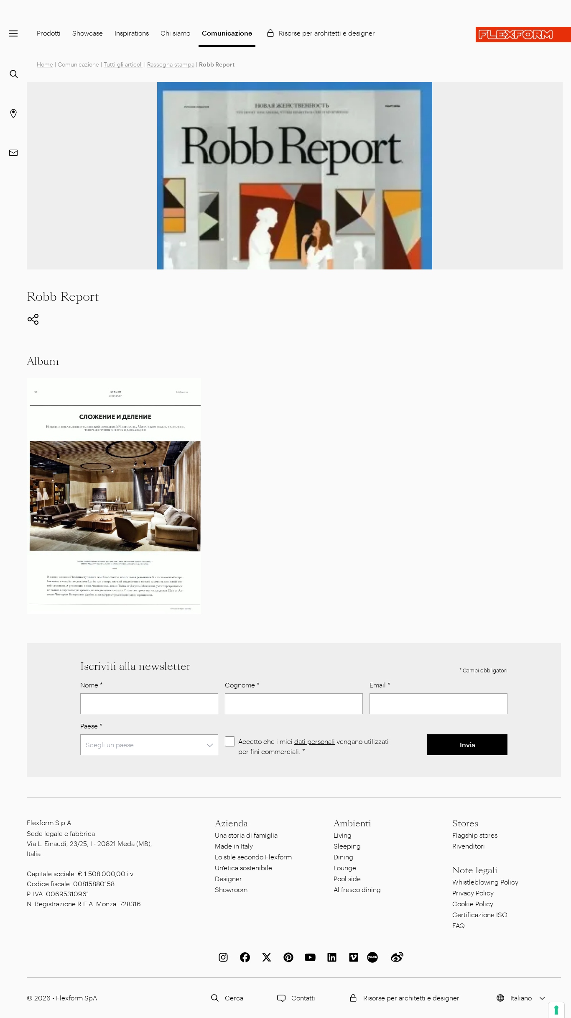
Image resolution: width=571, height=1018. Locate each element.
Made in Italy (234, 846)
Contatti (303, 998)
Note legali (474, 870)
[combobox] (149, 744)
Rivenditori (468, 846)
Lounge (345, 868)
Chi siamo (175, 33)
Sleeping (347, 846)
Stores (465, 823)
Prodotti (49, 33)
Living (343, 835)
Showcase (87, 33)
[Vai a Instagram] (221, 957)
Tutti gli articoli (123, 64)
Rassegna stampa (170, 64)
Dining (343, 857)
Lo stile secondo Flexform (253, 857)
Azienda (231, 823)
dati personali (314, 741)
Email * (380, 685)
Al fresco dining (357, 889)
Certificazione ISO (479, 914)
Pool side (347, 878)
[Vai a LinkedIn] (330, 957)
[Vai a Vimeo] (352, 957)
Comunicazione (227, 33)
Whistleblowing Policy (485, 882)
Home (45, 64)
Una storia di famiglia (246, 835)
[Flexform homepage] (523, 34)
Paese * (91, 726)
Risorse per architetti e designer (327, 33)
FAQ (458, 925)
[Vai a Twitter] (265, 957)
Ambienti (352, 823)
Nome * (91, 685)
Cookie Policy (472, 904)
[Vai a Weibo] (395, 957)
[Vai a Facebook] (243, 957)
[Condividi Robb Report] (33, 319)
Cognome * (242, 685)
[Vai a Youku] (373, 957)
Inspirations (132, 33)
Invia (467, 745)
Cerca (234, 998)
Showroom (231, 889)
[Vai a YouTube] (308, 957)
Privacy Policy (473, 893)
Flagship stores (474, 835)
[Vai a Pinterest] (286, 957)
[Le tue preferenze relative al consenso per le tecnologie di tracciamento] (556, 1010)
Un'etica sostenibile (243, 868)
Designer (228, 878)
